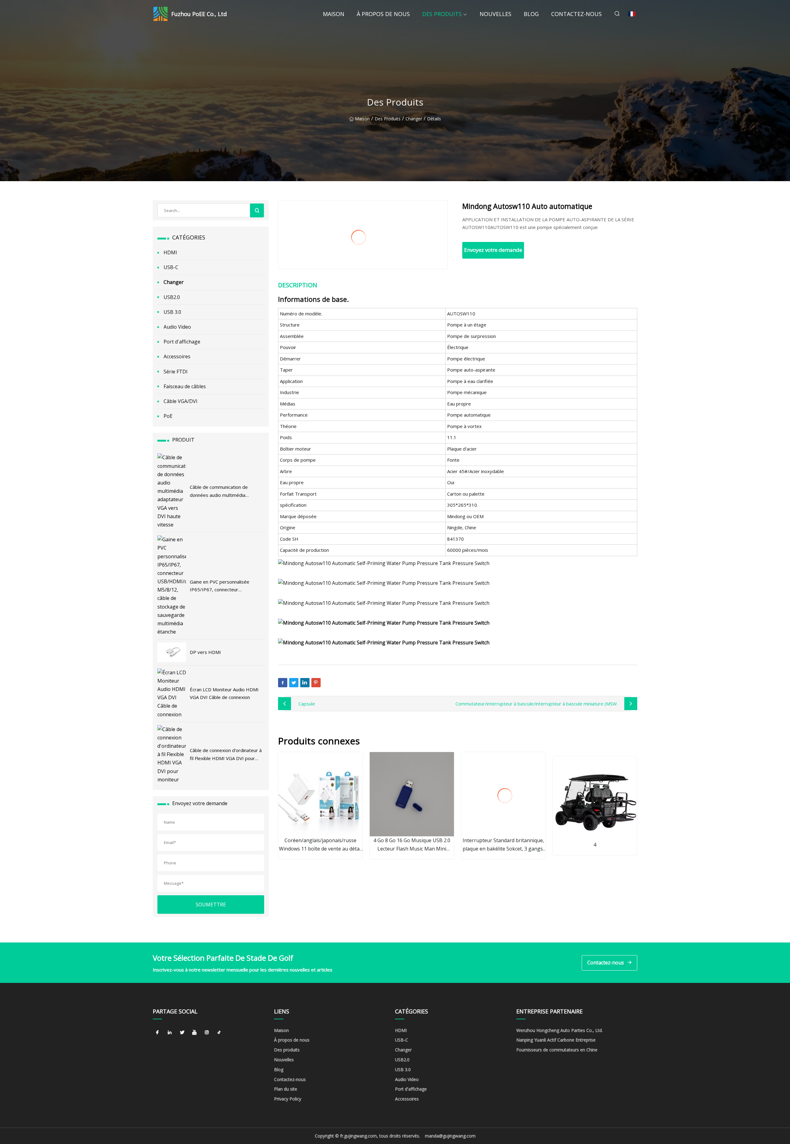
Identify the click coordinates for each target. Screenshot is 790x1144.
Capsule (306, 704)
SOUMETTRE (211, 904)
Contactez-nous (576, 14)
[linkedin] (169, 1032)
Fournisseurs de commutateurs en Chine (556, 1050)
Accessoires (177, 356)
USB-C (171, 267)
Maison (333, 14)
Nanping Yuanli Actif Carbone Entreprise (556, 1040)
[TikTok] (219, 1032)
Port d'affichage (182, 341)
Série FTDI (176, 371)
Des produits (442, 14)
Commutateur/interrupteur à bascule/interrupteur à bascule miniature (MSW (536, 704)
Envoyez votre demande (493, 249)
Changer (413, 119)
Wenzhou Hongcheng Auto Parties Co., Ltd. (559, 1030)
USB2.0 (172, 297)
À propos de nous (383, 14)
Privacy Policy (287, 1099)
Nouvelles (495, 14)
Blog (531, 14)
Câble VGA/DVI (181, 401)
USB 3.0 (172, 312)
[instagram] (206, 1032)
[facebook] (157, 1032)
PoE (168, 416)
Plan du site (285, 1089)
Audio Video (177, 326)
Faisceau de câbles (185, 386)
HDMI (170, 252)
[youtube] (194, 1032)
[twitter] (182, 1032)
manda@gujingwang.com (450, 1136)
